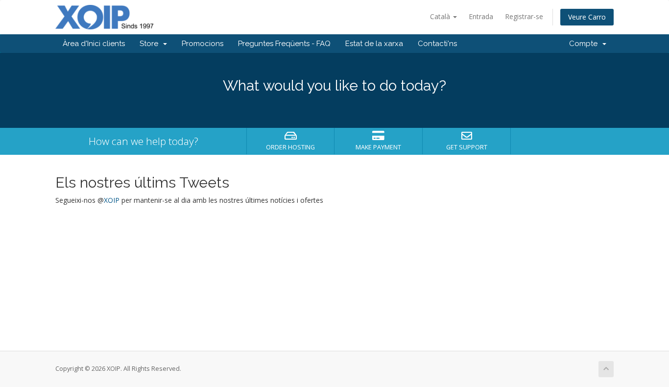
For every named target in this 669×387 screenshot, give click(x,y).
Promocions (202, 43)
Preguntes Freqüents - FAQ (284, 43)
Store (151, 43)
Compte (585, 43)
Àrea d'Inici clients (94, 43)
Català (441, 16)
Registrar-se (524, 16)
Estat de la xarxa (374, 43)
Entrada (481, 16)
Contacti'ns (437, 43)
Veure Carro (587, 17)
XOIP (111, 200)
